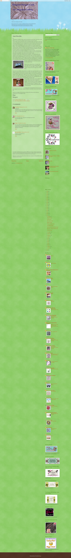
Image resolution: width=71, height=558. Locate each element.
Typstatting (17, 107)
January (48, 247)
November (49, 232)
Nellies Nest (48, 262)
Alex (51, 271)
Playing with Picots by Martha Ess (22, 100)
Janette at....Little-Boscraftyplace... (51, 412)
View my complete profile (49, 57)
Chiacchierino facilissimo (50, 405)
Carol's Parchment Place (50, 338)
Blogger (40, 555)
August (48, 236)
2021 (47, 199)
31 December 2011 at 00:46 (22, 123)
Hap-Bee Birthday (53, 263)
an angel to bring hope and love (54, 406)
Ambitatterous (48, 435)
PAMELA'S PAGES (49, 353)
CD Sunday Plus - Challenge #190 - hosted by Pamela (54, 340)
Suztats (16, 123)
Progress (52, 255)
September (49, 235)
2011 (47, 215)
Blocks (52, 293)
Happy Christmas (49, 222)
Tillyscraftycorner (49, 427)
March (48, 244)
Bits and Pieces (48, 360)
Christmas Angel (49, 230)
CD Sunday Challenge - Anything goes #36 (54, 156)
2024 (47, 194)
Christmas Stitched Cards (50, 223)
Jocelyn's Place (48, 330)
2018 (47, 204)
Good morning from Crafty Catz (54, 429)
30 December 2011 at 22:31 (21, 116)
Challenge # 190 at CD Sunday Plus (54, 362)
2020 (47, 200)
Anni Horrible (49, 219)
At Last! (52, 435)
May (48, 241)
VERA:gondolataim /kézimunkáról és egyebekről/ (52, 270)
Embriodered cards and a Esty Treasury (52, 227)
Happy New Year (49, 217)
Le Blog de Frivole (49, 420)
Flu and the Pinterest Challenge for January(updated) (54, 167)
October (48, 233)
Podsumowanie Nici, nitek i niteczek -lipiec (54, 399)
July (48, 238)
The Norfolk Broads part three (54, 171)
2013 (47, 211)
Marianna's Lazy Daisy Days (50, 307)
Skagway (52, 278)
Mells (16, 100)
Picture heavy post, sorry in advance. (54, 414)
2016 (47, 207)
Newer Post (14, 161)
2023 (47, 196)
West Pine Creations (49, 278)
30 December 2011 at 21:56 (23, 107)
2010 (47, 249)
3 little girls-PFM (53, 391)
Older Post (41, 161)
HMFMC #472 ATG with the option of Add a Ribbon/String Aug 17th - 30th (54, 326)
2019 (47, 202)
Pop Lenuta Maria (18, 132)
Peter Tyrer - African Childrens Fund (52, 228)
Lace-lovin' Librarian (49, 292)
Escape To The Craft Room (50, 345)
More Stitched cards (50, 220)
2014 (47, 210)
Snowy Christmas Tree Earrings (54, 384)
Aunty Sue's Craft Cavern (50, 390)
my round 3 (52, 301)
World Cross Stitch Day (53, 150)
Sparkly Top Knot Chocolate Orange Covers (54, 309)
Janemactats (48, 254)
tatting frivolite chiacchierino (51, 375)
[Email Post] (27, 99)
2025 (47, 192)
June (48, 239)
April (48, 243)
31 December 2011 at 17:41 (25, 132)
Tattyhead (48, 382)
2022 (47, 197)
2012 (47, 213)
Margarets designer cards (50, 47)
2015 (47, 208)
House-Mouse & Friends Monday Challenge (51, 323)
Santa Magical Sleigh (50, 225)
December (49, 216)
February (48, 246)
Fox (15, 116)
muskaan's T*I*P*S (49, 300)
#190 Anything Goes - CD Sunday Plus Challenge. (54, 354)
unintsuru (28, 100)
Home (27, 161)
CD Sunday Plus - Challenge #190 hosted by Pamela (54, 317)
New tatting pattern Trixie (54, 368)
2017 (47, 205)
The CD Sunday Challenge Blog (51, 315)
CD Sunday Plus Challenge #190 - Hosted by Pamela (54, 347)
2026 (47, 191)
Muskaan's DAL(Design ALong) (54, 287)
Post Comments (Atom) (19, 163)
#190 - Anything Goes (54, 331)
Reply (16, 112)
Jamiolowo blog (48, 397)
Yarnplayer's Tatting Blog (50, 368)
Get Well (51, 161)
